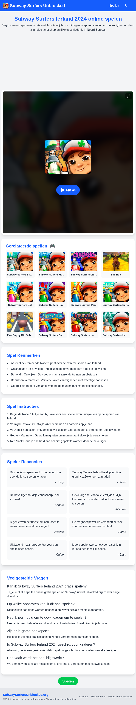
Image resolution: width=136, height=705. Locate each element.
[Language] (126, 6)
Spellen (114, 5)
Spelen (71, 189)
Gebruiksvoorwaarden (120, 696)
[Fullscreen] (128, 96)
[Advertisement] (68, 61)
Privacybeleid (98, 696)
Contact (83, 696)
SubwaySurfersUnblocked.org (25, 694)
